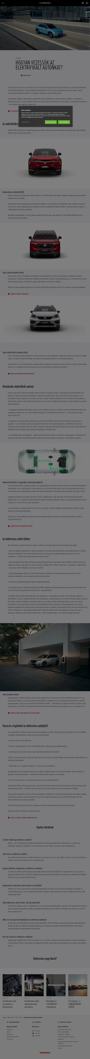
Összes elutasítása (51, 122)
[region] (46, 116)
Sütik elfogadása (64, 122)
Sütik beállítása (25, 121)
